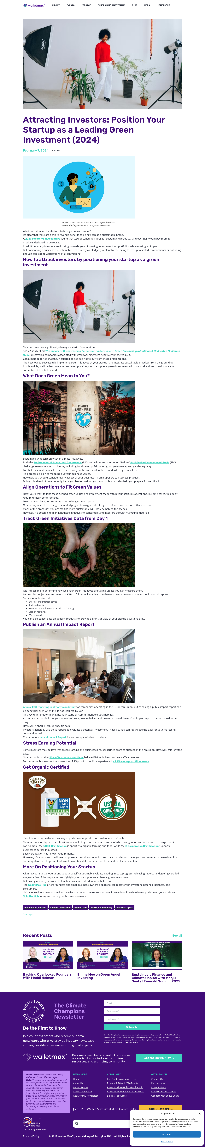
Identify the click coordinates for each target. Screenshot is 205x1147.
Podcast (86, 5)
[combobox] (118, 1124)
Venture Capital (124, 907)
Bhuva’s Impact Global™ (163, 1091)
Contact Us (157, 1079)
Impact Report (80, 1087)
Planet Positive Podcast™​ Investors (125, 1091)
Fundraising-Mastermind (111, 5)
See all (177, 935)
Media (147, 5)
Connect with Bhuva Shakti (165, 1095)
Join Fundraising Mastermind (122, 1079)
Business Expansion (35, 907)
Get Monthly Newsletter (85, 1095)
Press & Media (158, 1087)
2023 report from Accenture (42, 238)
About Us (78, 1083)
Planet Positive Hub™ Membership (125, 1087)
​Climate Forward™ (82, 1091)
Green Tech (80, 907)
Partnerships (158, 1083)
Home (76, 1079)
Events (70, 5)
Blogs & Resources (117, 1095)
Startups (28, 914)
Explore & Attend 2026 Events (122, 1083)
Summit (56, 5)
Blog (134, 5)
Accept (167, 1134)
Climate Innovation (60, 907)
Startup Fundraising (101, 907)
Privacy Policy (167, 1142)
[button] (199, 1113)
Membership (163, 5)
